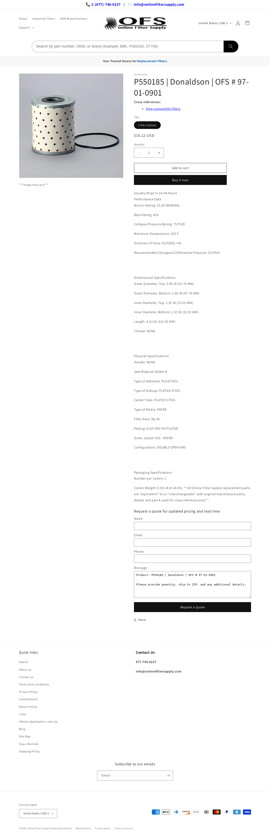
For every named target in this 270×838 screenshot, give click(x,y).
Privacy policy (103, 828)
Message (140, 568)
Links (22, 714)
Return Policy (28, 707)
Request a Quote (192, 607)
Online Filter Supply (39, 828)
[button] (26, 27)
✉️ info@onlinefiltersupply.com (156, 4)
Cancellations (28, 699)
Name (138, 518)
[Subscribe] (168, 776)
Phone (139, 551)
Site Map (25, 736)
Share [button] (142, 620)
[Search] (231, 46)
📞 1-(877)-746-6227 (103, 4)
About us (25, 669)
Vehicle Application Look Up (38, 721)
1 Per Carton (147, 125)
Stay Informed (28, 744)
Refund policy (83, 828)
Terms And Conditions (34, 684)
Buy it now (180, 180)
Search (23, 662)
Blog (22, 729)
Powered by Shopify (61, 828)
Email (138, 535)
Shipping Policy (29, 751)
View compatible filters (163, 109)
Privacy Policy (28, 692)
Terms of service (123, 828)
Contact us (26, 677)
